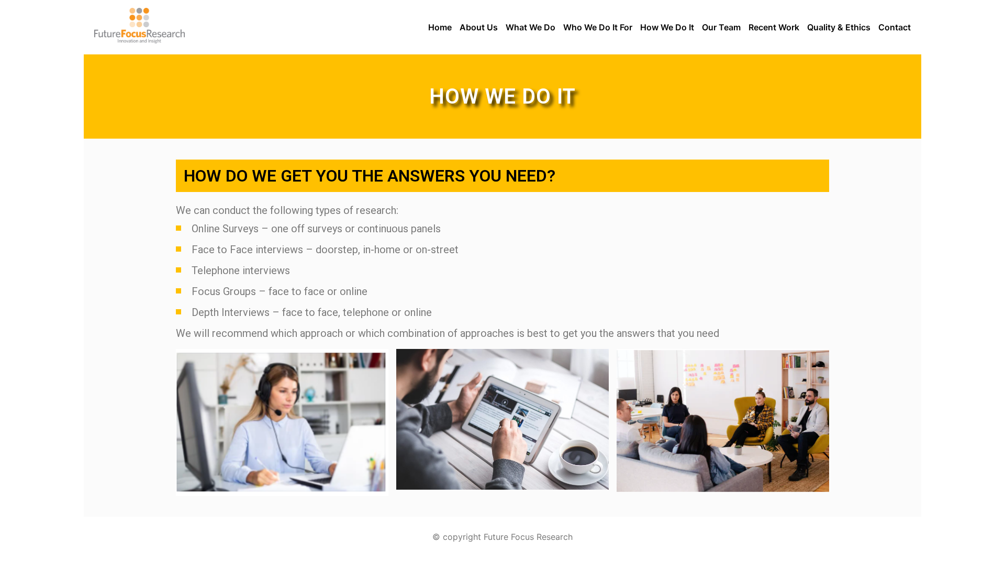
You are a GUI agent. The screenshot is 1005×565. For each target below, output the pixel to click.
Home (440, 27)
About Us (479, 27)
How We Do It (667, 27)
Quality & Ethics (838, 27)
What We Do (530, 27)
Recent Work (774, 27)
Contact (894, 27)
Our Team (721, 27)
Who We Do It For (597, 27)
